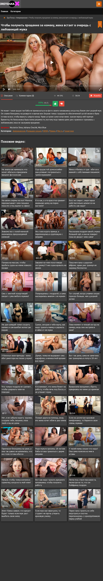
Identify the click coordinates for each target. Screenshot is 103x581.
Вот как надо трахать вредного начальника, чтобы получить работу (50, 482)
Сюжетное (69, 131)
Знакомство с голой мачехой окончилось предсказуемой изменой (15, 234)
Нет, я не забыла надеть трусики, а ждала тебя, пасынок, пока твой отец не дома (17, 420)
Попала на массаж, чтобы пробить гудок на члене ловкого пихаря (16, 265)
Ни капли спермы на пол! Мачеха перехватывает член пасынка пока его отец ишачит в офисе (17, 203)
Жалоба (97, 95)
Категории (16, 11)
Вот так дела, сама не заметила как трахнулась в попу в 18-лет (84, 357)
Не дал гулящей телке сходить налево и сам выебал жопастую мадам (16, 327)
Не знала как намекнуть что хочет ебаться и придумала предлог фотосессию (14, 172)
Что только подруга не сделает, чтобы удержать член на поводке (16, 389)
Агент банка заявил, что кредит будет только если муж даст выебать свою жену (16, 513)
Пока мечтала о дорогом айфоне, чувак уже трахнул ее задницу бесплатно (83, 265)
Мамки (53, 131)
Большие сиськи (34, 131)
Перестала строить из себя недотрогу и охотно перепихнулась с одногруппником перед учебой (84, 514)
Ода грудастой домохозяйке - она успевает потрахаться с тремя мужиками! (49, 172)
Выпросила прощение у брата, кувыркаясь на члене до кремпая (84, 388)
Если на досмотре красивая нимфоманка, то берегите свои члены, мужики (83, 420)
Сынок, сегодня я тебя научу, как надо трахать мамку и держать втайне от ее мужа (50, 327)
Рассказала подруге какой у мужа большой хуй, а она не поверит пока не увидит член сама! (84, 234)
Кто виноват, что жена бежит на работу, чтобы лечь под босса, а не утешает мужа (50, 389)
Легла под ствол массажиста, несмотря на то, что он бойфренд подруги (82, 482)
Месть (60, 131)
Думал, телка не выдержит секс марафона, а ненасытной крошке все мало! (50, 358)
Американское (19, 131)
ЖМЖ (45, 131)
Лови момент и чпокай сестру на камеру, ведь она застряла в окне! (84, 327)
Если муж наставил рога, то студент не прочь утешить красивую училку (48, 513)
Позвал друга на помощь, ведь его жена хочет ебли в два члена (50, 419)
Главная (4, 11)
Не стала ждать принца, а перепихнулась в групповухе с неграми (49, 234)
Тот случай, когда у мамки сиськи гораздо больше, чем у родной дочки (84, 296)
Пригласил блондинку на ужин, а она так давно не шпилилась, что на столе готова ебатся (17, 451)
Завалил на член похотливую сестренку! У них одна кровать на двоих (50, 265)
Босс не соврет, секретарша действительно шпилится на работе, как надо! (82, 203)
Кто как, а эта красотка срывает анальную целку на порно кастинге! (50, 203)
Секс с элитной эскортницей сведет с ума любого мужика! (15, 294)
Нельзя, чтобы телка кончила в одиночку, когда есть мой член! (16, 481)
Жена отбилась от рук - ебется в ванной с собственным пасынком (84, 170)
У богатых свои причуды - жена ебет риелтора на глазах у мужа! (17, 357)
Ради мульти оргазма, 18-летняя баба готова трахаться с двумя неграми (50, 451)
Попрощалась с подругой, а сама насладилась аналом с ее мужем (50, 294)
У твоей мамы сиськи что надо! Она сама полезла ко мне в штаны (83, 451)
